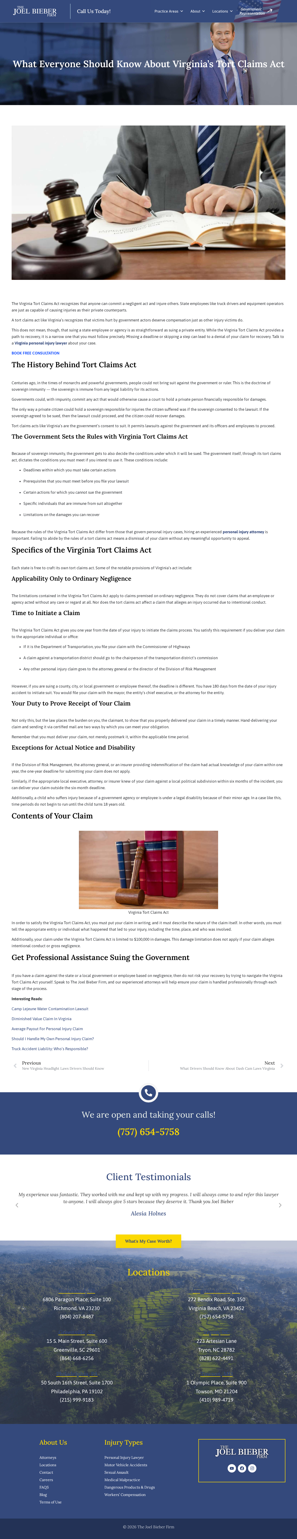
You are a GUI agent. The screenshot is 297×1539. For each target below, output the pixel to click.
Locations (220, 11)
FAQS (44, 1487)
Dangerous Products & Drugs (129, 1487)
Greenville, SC (76, 1332)
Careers (46, 1479)
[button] (17, 1205)
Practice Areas (166, 11)
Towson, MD (216, 1373)
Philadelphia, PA (77, 1373)
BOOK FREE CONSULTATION (35, 353)
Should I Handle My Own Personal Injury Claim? (53, 1038)
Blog (43, 1494)
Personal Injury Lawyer (124, 1457)
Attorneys (47, 1457)
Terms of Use (50, 1502)
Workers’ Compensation (125, 1494)
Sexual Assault (116, 1472)
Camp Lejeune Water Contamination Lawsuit (50, 1008)
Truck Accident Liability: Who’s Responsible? (50, 1048)
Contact (46, 1472)
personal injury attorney (243, 532)
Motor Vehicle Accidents (125, 1465)
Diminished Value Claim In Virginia (41, 1018)
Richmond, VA (76, 1290)
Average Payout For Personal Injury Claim (47, 1028)
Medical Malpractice (122, 1479)
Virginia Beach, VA (216, 1290)
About (195, 11)
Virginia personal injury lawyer (41, 343)
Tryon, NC (216, 1332)
